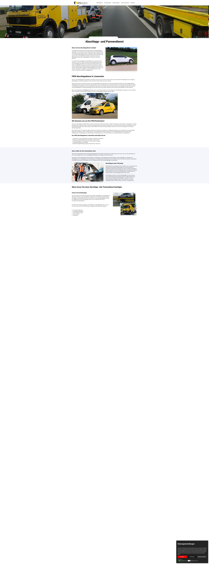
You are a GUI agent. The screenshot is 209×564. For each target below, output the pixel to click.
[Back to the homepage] (81, 3)
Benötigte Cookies (184, 560)
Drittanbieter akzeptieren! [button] (202, 556)
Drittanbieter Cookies (194, 560)
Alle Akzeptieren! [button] (192, 556)
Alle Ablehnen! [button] (182, 556)
